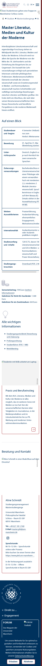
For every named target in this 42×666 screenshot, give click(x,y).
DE (31, 5)
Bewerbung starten (31, 146)
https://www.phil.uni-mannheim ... (20, 556)
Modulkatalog (12, 349)
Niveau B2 (34, 196)
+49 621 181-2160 (16, 526)
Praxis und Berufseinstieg (20, 390)
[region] (20, 199)
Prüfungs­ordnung (14, 341)
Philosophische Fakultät (3, 19)
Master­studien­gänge (25, 19)
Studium (10, 19)
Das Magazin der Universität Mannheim (10, 631)
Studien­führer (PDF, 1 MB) (17, 345)
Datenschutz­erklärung (24, 656)
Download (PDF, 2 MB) (31, 264)
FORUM (7, 622)
